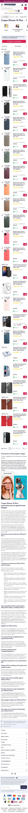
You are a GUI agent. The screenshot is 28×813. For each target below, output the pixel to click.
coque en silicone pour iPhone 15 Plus (11, 682)
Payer (2, 747)
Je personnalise (7, 473)
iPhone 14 (17, 622)
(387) (21, 73)
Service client (4, 739)
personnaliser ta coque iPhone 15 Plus (14, 530)
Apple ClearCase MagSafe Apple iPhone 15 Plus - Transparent (19, 70)
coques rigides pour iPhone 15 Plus (9, 526)
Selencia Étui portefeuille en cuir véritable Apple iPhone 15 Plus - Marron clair (19, 399)
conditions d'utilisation (6, 791)
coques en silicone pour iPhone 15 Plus (11, 541)
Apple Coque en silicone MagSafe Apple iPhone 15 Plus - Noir (19, 103)
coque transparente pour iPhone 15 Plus (10, 554)
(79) (21, 171)
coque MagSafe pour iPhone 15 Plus (16, 630)
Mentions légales (4, 808)
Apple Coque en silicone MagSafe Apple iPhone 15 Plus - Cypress (19, 152)
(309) (21, 89)
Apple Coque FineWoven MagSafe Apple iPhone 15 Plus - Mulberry (19, 168)
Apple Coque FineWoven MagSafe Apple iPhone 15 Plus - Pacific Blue (19, 333)
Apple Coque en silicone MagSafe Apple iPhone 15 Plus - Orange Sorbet (19, 184)
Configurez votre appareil (14, 41)
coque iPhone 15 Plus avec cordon (13, 549)
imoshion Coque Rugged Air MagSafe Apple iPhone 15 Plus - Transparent (19, 283)
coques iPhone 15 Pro (16, 619)
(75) (21, 319)
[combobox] (14, 8)
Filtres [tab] (5, 46)
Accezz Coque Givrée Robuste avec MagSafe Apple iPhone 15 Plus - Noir (19, 432)
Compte (3, 742)
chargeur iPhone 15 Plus (21, 645)
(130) (21, 368)
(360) (21, 286)
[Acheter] (25, 64)
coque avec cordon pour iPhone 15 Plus (14, 713)
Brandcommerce (4, 770)
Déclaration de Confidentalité (8, 755)
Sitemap (5, 811)
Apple (17, 17)
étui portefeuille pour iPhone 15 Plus (9, 546)
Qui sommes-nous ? (5, 764)
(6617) (21, 402)
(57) (21, 435)
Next (26, 20)
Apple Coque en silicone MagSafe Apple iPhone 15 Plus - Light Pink (19, 299)
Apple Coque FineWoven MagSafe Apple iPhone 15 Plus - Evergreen (19, 217)
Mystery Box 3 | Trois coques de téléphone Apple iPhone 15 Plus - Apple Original (20, 349)
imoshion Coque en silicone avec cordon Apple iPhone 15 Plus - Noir (20, 86)
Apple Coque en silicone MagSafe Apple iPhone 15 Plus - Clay (19, 135)
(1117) (21, 269)
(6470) (21, 385)
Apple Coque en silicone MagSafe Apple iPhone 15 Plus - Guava (19, 249)
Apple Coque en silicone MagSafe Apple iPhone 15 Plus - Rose (19, 233)
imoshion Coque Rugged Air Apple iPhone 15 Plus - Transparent (19, 365)
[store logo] (10, 4)
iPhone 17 (4, 623)
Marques (3, 752)
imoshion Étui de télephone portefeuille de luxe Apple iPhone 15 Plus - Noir (19, 382)
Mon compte (22, 5)
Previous (24, 20)
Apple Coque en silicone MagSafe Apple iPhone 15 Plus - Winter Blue (19, 53)
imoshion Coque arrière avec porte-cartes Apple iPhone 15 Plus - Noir (20, 266)
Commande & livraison (6, 744)
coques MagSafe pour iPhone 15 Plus (16, 527)
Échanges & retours (21, 809)
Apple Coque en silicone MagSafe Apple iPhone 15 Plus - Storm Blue (19, 119)
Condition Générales (12, 809)
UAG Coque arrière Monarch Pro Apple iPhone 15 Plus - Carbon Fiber (20, 316)
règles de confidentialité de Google (19, 790)
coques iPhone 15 (5, 619)
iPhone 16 (22, 622)
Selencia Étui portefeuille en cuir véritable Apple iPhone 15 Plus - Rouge (19, 415)
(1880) (21, 56)
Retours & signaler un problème (8, 750)
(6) (21, 352)
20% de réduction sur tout (9, 1)
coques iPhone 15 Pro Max (7, 620)
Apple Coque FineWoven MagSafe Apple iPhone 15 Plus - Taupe (19, 200)
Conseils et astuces (5, 758)
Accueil (12, 17)
